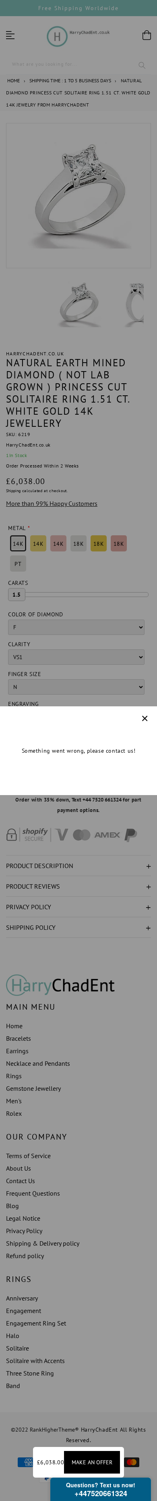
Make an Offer (92, 1462)
